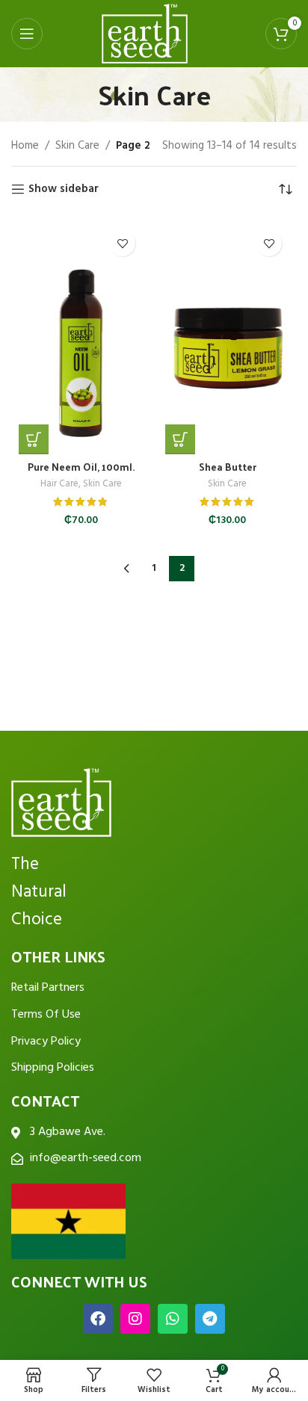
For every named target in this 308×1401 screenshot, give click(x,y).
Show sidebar (63, 189)
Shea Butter (227, 466)
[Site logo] (145, 34)
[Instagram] (135, 1319)
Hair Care (59, 484)
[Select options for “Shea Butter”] (180, 439)
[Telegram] (210, 1319)
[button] (34, 439)
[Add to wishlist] (122, 243)
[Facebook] (98, 1319)
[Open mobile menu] (27, 34)
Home (25, 146)
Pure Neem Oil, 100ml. (81, 466)
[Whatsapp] (173, 1319)
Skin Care (77, 146)
